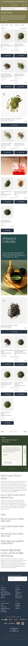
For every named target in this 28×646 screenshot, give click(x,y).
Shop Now (22, 1)
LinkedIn (17, 608)
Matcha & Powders (5, 592)
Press (16, 591)
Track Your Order (5, 603)
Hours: (14, 629)
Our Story (17, 589)
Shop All (3, 597)
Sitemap (3, 639)
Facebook (17, 605)
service (22, 504)
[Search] (18, 463)
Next (25, 431)
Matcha (17, 25)
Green (11, 25)
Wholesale (3, 610)
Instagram (17, 603)
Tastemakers (18, 592)
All (2, 25)
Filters (3, 28)
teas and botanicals (17, 490)
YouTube (17, 606)
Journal (17, 587)
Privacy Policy (9, 639)
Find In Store (18, 597)
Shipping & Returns (5, 608)
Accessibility (4, 611)
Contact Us (3, 606)
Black (6, 25)
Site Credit (24, 639)
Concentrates (4, 591)
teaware (2, 560)
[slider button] (3, 469)
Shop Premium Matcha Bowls (14, 277)
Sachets (3, 589)
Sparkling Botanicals (6, 594)
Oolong (22, 25)
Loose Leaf (3, 587)
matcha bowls (16, 566)
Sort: (23, 28)
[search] (14, 5)
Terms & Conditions (17, 639)
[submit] (24, 578)
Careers (17, 594)
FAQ (2, 605)
